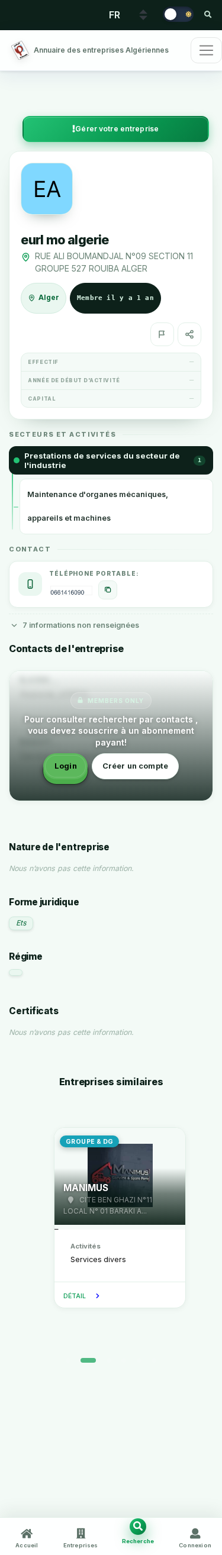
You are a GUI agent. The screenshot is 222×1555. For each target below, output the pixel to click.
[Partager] (189, 334)
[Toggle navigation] (206, 50)
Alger (48, 297)
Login (65, 766)
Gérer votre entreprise (117, 128)
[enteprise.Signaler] (162, 334)
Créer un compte (135, 766)
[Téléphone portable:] (107, 589)
